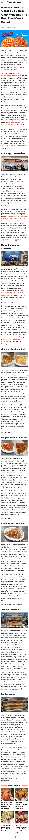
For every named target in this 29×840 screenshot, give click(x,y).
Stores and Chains (13, 7)
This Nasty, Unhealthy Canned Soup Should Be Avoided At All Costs (21, 828)
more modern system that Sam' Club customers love (12, 293)
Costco (23, 7)
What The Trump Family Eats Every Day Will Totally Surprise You (7, 805)
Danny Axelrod (7, 26)
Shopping (4, 7)
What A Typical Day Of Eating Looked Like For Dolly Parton (6, 828)
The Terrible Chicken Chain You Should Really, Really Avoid (21, 805)
